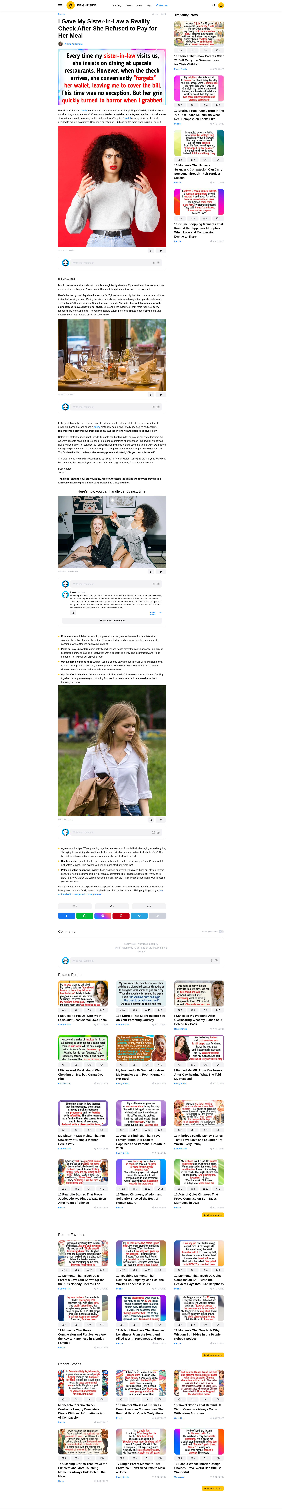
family (84, 110)
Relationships (180, 1029)
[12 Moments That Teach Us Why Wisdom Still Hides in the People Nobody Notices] (199, 1308)
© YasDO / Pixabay (65, 820)
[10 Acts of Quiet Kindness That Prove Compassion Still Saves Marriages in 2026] (199, 1172)
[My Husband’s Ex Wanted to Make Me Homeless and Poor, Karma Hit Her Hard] (141, 1048)
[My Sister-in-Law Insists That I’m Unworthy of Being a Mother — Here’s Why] (83, 1114)
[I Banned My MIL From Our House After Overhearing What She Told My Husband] (199, 1048)
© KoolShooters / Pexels (68, 571)
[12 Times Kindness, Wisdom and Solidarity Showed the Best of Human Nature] (141, 1172)
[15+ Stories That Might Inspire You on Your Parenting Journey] (141, 994)
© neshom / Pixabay (66, 394)
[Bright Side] (81, 5)
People (61, 14)
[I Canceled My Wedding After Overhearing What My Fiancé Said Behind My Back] (199, 994)
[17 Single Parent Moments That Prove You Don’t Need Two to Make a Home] (141, 1442)
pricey (97, 427)
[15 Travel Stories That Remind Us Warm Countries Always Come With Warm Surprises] (199, 1383)
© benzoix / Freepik (66, 250)
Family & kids (180, 69)
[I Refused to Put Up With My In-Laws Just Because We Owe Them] (83, 994)
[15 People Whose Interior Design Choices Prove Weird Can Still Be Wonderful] (199, 1442)
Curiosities (179, 1418)
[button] (75, 906)
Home (61, 1481)
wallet (127, 118)
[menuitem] (116, 5)
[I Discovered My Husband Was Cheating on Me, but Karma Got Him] (83, 1048)
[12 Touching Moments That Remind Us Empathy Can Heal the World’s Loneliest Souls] (141, 1254)
